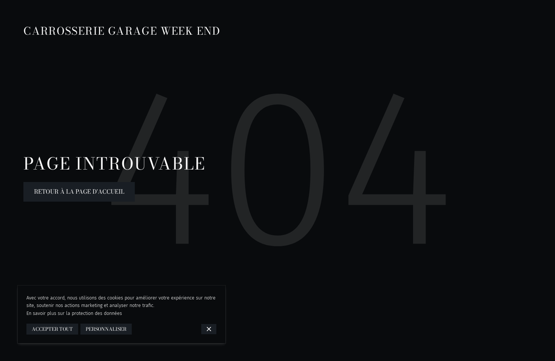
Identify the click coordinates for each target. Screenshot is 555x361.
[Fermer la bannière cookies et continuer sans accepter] (209, 329)
